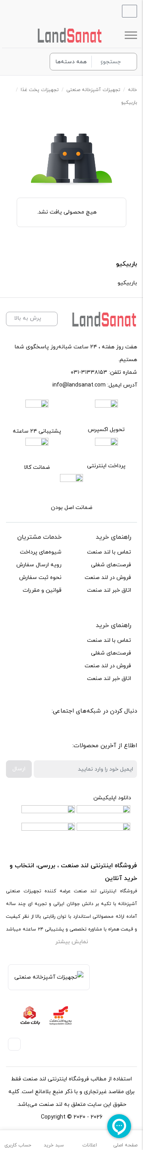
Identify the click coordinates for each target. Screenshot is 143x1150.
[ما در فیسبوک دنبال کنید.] (124, 732)
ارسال (18, 769)
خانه (132, 90)
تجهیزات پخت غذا (40, 90)
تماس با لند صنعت (109, 552)
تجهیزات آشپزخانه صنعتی (93, 90)
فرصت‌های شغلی (111, 565)
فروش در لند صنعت (108, 577)
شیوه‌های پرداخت (41, 552)
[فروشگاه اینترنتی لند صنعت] (69, 35)
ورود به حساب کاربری (34, 61)
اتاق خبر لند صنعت (109, 590)
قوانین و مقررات (42, 590)
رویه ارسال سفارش (39, 565)
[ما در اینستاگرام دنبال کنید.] (106, 732)
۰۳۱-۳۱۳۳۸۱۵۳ (89, 372)
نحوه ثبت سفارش (40, 577)
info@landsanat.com (79, 385)
